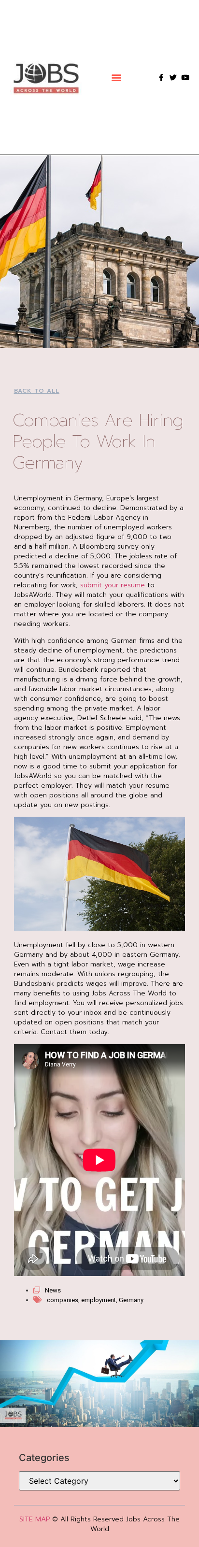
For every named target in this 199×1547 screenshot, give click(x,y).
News (53, 1290)
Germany (131, 1300)
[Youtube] (185, 77)
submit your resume (112, 585)
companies (62, 1300)
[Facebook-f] (161, 77)
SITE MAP (34, 1519)
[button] (117, 77)
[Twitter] (173, 77)
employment (98, 1300)
